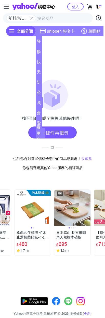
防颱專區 (39, 83)
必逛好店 (39, 93)
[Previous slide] (18, 207)
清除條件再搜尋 (52, 132)
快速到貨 (39, 63)
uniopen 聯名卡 (61, 31)
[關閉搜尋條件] (31, 18)
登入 (75, 6)
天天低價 (39, 73)
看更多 (38, 133)
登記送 (39, 42)
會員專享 (39, 114)
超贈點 (94, 31)
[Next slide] (7, 207)
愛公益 (39, 124)
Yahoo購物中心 (33, 6)
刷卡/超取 (39, 103)
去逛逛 (86, 158)
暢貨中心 (39, 52)
